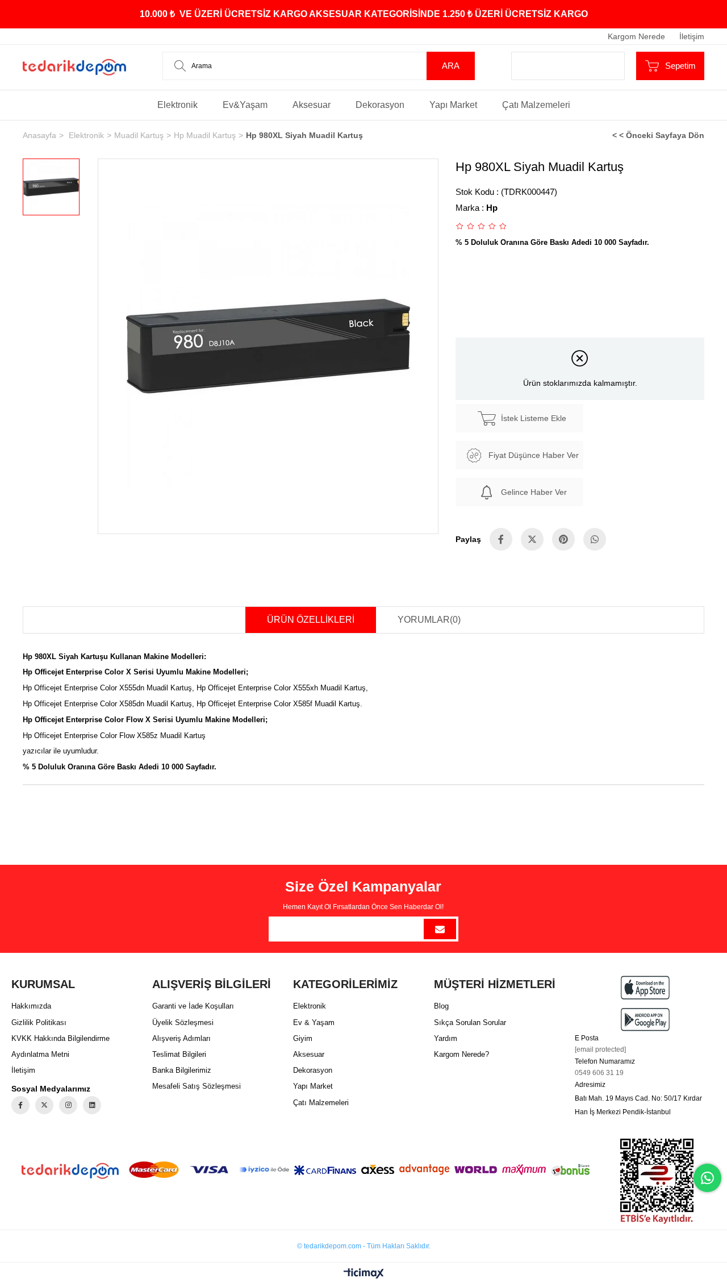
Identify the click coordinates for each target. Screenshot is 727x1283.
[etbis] (656, 1181)
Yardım (445, 1038)
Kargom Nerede (636, 36)
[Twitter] (44, 1105)
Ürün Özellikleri (310, 619)
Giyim (302, 1038)
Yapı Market (453, 105)
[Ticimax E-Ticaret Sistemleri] (364, 1274)
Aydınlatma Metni (40, 1054)
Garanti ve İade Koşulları (193, 1006)
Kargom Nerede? (461, 1054)
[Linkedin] (92, 1105)
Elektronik (177, 105)
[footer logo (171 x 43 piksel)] (70, 1171)
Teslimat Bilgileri (179, 1054)
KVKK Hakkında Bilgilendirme (60, 1038)
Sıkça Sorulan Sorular (470, 1022)
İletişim (691, 36)
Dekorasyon (380, 105)
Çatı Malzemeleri (536, 105)
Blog (441, 1006)
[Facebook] (20, 1105)
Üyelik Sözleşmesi (183, 1022)
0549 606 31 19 (599, 1073)
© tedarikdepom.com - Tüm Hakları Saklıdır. (364, 1246)
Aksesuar (312, 105)
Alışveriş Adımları (181, 1038)
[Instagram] (68, 1105)
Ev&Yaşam (245, 105)
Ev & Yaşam (314, 1022)
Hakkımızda (31, 1006)
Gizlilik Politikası (38, 1022)
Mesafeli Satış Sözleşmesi (196, 1086)
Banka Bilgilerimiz (181, 1070)
